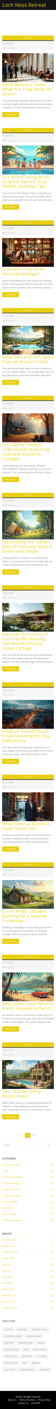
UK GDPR (35, 1403)
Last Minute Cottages (12, 1220)
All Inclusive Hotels (10, 1164)
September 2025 (10, 1252)
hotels (26, 1349)
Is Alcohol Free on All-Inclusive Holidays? (24, 271)
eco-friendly (42, 1356)
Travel (5, 1170)
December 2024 (9, 1307)
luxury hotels (44, 1369)
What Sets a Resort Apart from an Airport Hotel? (27, 359)
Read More (10, 114)
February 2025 (9, 1295)
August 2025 (8, 1258)
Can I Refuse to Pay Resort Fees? (21, 1093)
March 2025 (7, 1289)
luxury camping (10, 1356)
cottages (40, 1343)
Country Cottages (10, 1189)
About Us (12, 1399)
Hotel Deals (7, 1208)
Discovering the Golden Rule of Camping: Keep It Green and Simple (27, 546)
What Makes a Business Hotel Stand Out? (26, 826)
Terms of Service (27, 1399)
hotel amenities (39, 1349)
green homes (9, 1369)
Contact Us (23, 1403)
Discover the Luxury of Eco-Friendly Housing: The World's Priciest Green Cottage (25, 641)
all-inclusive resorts (39, 1329)
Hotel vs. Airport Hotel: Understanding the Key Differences (25, 735)
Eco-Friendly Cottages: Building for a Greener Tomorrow (25, 915)
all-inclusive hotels (33, 1336)
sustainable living (25, 1343)
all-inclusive (22, 1329)
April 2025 (6, 1283)
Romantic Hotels (10, 1201)
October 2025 (8, 1246)
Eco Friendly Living (10, 1183)
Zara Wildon (9, 43)
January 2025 (8, 1301)
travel (24, 1363)
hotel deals (8, 1343)
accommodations (27, 1369)
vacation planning (11, 1349)
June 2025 (6, 1270)
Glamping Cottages (11, 1195)
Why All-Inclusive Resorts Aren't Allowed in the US (27, 1006)
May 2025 (6, 1276)
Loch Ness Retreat (24, 4)
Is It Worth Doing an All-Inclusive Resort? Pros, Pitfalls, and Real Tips (26, 181)
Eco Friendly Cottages (12, 1177)
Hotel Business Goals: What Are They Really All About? (26, 89)
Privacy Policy (44, 1399)
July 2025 (6, 1264)
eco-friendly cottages (13, 1336)
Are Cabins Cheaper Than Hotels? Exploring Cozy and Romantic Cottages (25, 452)
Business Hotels (9, 1214)
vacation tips (27, 1356)
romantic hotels (10, 1363)
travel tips (8, 1329)
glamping (35, 1363)
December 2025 (9, 1239)
